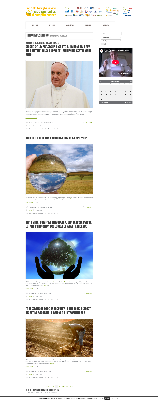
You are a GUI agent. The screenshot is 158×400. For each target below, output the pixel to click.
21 (120, 94)
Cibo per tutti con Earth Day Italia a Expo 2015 (56, 138)
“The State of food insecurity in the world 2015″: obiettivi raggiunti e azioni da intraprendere (59, 310)
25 (106, 97)
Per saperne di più (31, 118)
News (30, 126)
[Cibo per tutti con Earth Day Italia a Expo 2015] (59, 169)
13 (115, 91)
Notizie (88, 25)
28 (120, 97)
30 (130, 97)
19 (110, 94)
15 (125, 91)
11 (106, 91)
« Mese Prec (104, 102)
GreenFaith (67, 282)
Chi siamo (52, 25)
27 (115, 97)
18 (106, 94)
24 (101, 97)
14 (120, 91)
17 (101, 94)
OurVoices (56, 282)
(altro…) (71, 198)
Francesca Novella (47, 123)
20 (115, 94)
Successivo (65, 386)
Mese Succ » (128, 102)
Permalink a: (89, 123)
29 (125, 97)
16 (130, 91)
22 (125, 94)
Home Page (34, 25)
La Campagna (70, 25)
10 (101, 91)
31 (101, 99)
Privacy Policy (115, 398)
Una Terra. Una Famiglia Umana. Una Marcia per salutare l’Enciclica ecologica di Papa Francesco (59, 224)
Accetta (107, 398)
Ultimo (72, 386)
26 (110, 97)
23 (130, 94)
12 (110, 91)
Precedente (48, 386)
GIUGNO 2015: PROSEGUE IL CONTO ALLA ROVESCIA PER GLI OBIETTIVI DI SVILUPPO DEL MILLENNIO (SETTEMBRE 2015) (58, 50)
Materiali (105, 25)
